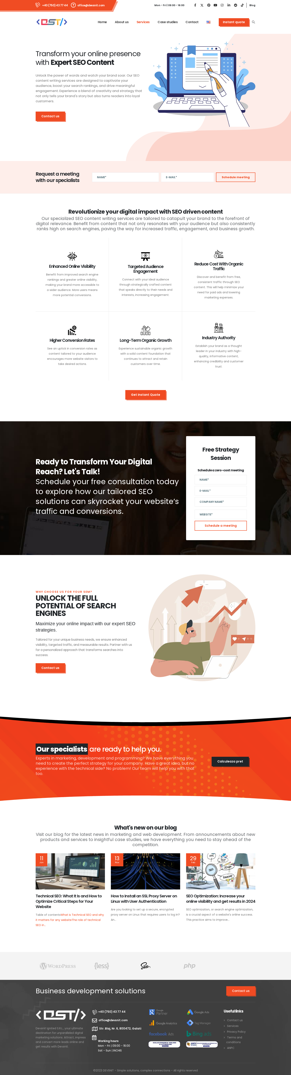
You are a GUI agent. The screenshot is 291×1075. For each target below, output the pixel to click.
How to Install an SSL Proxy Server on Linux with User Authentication (144, 898)
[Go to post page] (70, 871)
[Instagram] (222, 5)
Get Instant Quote (145, 395)
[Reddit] (235, 5)
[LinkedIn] (229, 5)
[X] (202, 5)
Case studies (168, 22)
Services (143, 22)
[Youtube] (215, 5)
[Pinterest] (208, 5)
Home (102, 22)
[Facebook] (195, 5)
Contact (192, 22)
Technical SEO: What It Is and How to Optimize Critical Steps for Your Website (69, 901)
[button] (253, 22)
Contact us (50, 116)
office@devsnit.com (91, 5)
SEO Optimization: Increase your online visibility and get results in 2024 (220, 898)
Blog (252, 5)
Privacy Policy (236, 1032)
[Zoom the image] (61, 1011)
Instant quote (234, 22)
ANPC (230, 1048)
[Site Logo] (52, 22)
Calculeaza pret (230, 761)
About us (121, 22)
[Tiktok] (242, 5)
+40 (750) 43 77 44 (55, 5)
